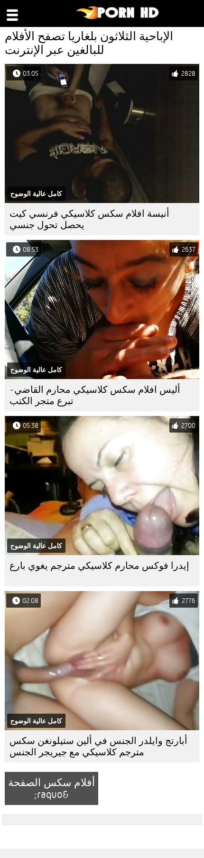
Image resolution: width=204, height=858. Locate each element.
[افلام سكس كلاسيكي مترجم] (117, 17)
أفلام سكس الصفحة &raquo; (51, 788)
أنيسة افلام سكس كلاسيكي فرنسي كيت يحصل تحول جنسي (89, 219)
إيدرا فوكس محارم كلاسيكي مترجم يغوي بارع (99, 565)
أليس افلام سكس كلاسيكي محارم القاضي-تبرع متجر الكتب (94, 395)
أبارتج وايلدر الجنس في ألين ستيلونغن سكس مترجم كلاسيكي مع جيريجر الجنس (98, 746)
